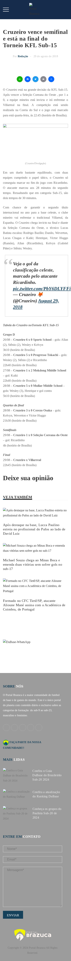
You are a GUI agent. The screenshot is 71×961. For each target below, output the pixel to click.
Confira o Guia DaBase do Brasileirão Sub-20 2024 (47, 775)
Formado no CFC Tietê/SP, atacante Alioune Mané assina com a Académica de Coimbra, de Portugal (34, 605)
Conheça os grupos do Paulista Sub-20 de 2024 (47, 813)
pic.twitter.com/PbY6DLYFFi (42, 288)
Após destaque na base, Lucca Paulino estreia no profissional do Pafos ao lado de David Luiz (34, 529)
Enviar (13, 915)
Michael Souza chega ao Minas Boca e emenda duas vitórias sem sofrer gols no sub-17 (32, 564)
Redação (23, 56)
